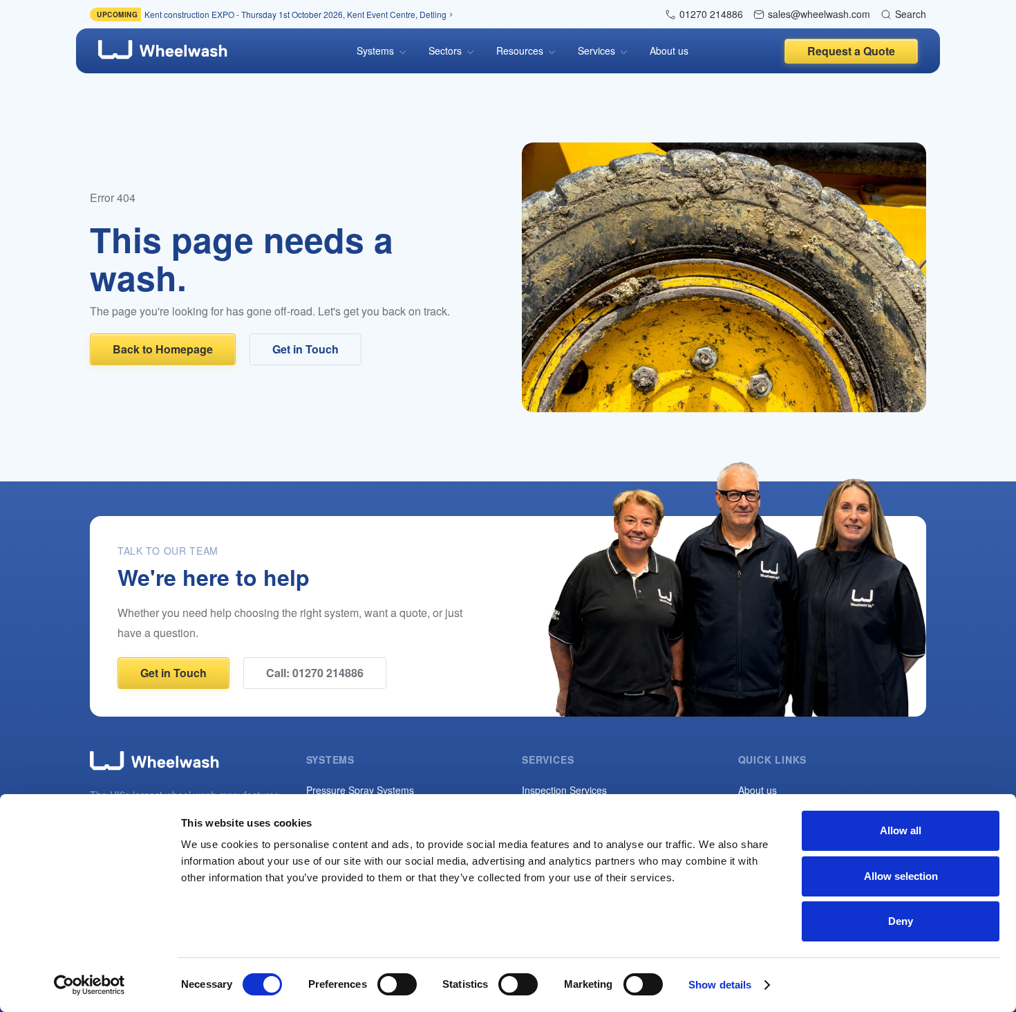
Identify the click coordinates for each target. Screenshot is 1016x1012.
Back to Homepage (163, 349)
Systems (375, 50)
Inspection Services (564, 790)
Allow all (900, 830)
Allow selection (901, 876)
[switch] (397, 984)
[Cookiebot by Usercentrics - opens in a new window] (89, 985)
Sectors (445, 50)
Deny (900, 921)
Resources (519, 50)
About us (669, 50)
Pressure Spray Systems (360, 790)
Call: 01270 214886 (315, 673)
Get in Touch (305, 349)
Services (596, 50)
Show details (719, 985)
